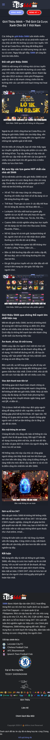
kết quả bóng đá (25, 737)
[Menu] (3, 4)
